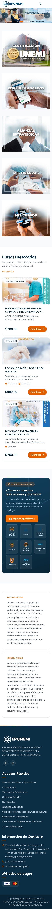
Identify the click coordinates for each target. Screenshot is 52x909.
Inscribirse (36, 314)
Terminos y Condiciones (15, 777)
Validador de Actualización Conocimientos (24, 797)
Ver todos (7, 257)
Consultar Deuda (11, 782)
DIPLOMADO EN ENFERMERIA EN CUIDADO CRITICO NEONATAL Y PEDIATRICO (23, 295)
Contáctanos (9, 772)
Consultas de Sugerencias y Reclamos (22, 806)
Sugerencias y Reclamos (15, 801)
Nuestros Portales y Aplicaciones (19, 767)
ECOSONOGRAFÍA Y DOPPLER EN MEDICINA (24, 355)
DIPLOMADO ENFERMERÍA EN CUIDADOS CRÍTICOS (21, 418)
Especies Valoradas (12, 792)
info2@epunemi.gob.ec (17, 851)
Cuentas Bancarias (12, 811)
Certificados (8, 787)
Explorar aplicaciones (24, 504)
